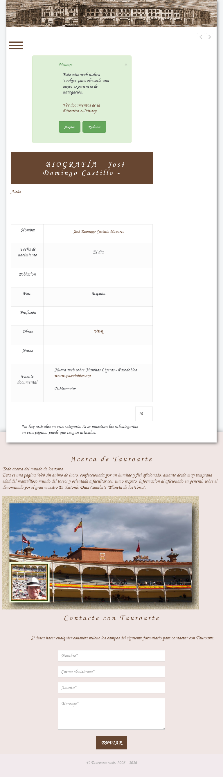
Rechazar (94, 127)
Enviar (111, 743)
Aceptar (69, 127)
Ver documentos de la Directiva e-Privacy (81, 108)
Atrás (15, 192)
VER (98, 331)
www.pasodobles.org (72, 376)
